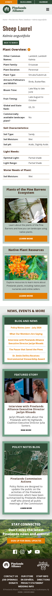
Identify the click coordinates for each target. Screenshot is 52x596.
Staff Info (42, 576)
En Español (27, 579)
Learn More (26, 238)
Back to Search (11, 43)
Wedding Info (26, 586)
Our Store (27, 576)
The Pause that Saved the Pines (26, 349)
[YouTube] (37, 552)
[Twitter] (29, 552)
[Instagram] (22, 552)
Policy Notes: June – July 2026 (26, 327)
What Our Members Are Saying (26, 333)
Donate (8, 2)
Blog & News (25, 2)
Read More (26, 430)
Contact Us (11, 576)
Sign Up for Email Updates (26, 540)
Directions (43, 579)
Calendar (43, 2)
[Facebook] (15, 552)
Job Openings (10, 579)
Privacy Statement (32, 583)
